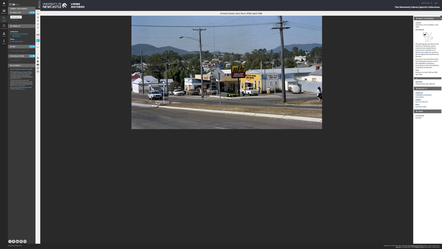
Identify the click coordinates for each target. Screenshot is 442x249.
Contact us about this (38, 64)
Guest (428, 3)
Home (4, 5)
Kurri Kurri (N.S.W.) (422, 102)
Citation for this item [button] (38, 71)
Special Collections (23, 72)
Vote (16, 4)
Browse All (4, 13)
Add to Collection (38, 61)
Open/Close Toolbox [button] (39, 4)
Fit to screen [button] (38, 17)
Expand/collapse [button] (441, 18)
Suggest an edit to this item (10, 4)
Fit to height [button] (38, 24)
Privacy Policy (11, 245)
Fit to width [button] (38, 20)
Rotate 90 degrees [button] (38, 27)
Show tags (15, 17)
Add (31, 12)
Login (4, 36)
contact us (22, 89)
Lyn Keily (418, 118)
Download (38, 57)
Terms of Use (18, 245)
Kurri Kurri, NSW (17, 41)
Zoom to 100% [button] (38, 31)
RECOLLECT (398, 247)
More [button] (4, 43)
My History (4, 28)
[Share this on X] (10, 240)
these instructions (426, 67)
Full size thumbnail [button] (38, 14)
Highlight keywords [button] (38, 54)
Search (4, 21)
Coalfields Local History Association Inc (425, 51)
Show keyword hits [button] (38, 51)
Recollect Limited (419, 247)
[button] (38, 40)
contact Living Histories (417, 245)
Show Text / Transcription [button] (38, 47)
